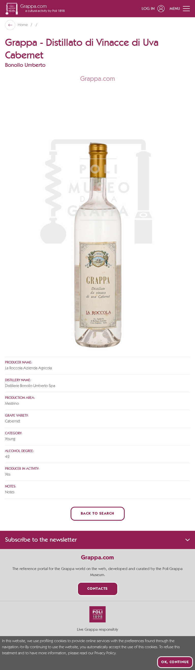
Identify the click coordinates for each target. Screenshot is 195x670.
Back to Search (98, 514)
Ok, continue (175, 662)
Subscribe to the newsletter (41, 540)
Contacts (97, 589)
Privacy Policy (105, 653)
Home (23, 25)
